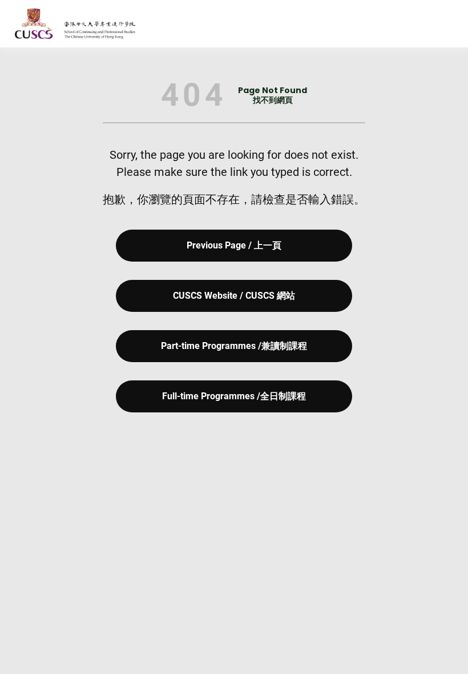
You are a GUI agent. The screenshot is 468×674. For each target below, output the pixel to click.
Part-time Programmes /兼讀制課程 (234, 345)
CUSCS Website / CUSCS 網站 (234, 295)
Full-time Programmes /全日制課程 (234, 396)
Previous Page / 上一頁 (234, 245)
